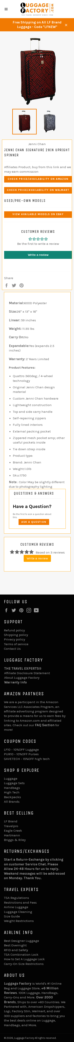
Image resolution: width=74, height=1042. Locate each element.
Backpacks (12, 797)
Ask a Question (33, 521)
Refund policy (14, 630)
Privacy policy (14, 639)
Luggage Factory (24, 1037)
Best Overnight (15, 945)
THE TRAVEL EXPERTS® (22, 668)
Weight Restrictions (19, 921)
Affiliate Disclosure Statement (27, 673)
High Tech (12, 792)
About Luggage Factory (21, 677)
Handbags (12, 788)
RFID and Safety (16, 950)
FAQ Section (44, 725)
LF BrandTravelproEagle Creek (13, 825)
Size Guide (12, 916)
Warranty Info (15, 682)
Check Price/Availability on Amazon (38, 178)
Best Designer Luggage (21, 941)
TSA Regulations (16, 898)
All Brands (12, 801)
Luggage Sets (14, 783)
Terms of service (16, 644)
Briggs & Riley (15, 840)
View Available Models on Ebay (38, 214)
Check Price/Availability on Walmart (38, 189)
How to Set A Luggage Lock (24, 959)
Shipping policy (16, 635)
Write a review (38, 255)
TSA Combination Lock (21, 954)
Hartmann (12, 835)
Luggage (10, 778)
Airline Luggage (16, 907)
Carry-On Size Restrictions (24, 964)
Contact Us (12, 649)
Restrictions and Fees (20, 902)
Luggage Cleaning (18, 912)
